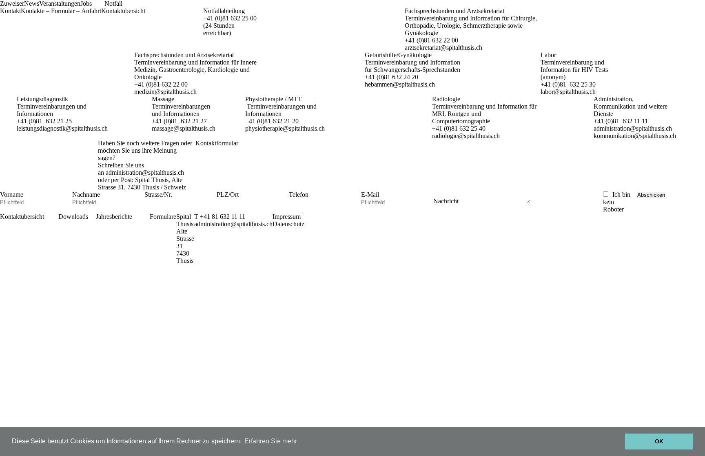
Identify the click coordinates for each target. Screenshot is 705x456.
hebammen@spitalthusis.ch (400, 84)
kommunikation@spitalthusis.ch (635, 135)
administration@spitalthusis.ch (633, 128)
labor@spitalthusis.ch (568, 91)
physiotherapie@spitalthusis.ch (285, 128)
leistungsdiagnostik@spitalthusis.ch (62, 128)
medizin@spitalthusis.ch (165, 91)
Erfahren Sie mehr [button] (270, 441)
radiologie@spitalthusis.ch (466, 135)
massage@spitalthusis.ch (183, 128)
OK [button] (659, 441)
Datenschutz (288, 223)
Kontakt (10, 10)
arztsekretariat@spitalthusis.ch (443, 47)
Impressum (287, 216)
